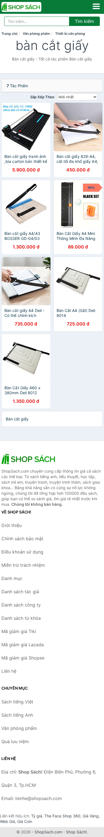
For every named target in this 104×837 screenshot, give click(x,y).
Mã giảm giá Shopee (22, 658)
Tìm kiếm (84, 21)
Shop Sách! (76, 832)
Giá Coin (24, 821)
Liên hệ (8, 671)
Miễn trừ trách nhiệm (23, 565)
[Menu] (96, 6)
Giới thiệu (11, 525)
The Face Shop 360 (62, 816)
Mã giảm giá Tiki (18, 631)
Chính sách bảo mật (22, 538)
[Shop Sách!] (29, 459)
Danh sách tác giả (20, 591)
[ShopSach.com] (29, 6)
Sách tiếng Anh (17, 715)
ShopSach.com (48, 832)
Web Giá (7, 821)
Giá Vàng (91, 816)
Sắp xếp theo (42, 97)
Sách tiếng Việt (17, 701)
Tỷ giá (36, 816)
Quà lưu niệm (15, 741)
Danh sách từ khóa (21, 618)
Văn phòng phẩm (36, 33)
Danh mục (11, 578)
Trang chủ (9, 33)
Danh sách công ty (21, 605)
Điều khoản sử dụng (22, 552)
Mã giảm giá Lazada (22, 644)
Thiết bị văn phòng (70, 33)
